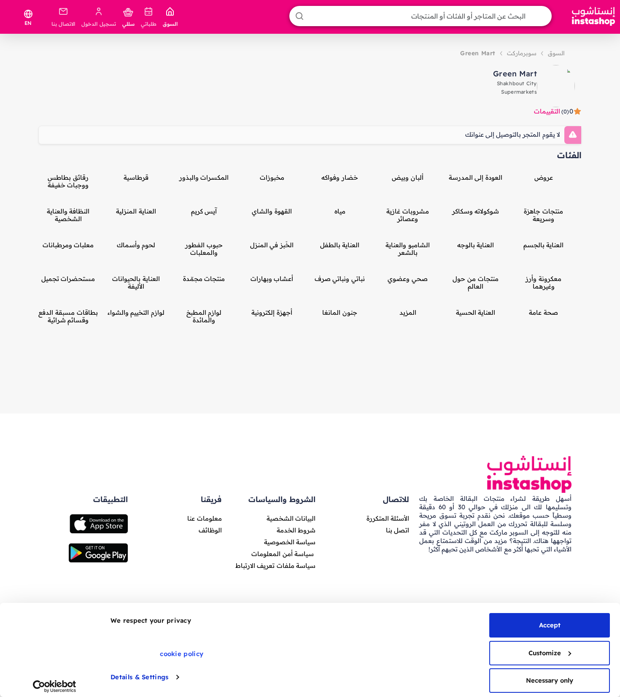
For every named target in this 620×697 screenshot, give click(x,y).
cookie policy (181, 654)
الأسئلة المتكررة (388, 518)
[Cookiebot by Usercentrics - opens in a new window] (55, 686)
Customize (544, 653)
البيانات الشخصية (291, 518)
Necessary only (549, 680)
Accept (550, 625)
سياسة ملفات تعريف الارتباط (275, 566)
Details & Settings (139, 677)
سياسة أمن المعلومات (282, 554)
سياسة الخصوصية (289, 542)
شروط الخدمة (296, 530)
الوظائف (210, 530)
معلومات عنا (204, 518)
